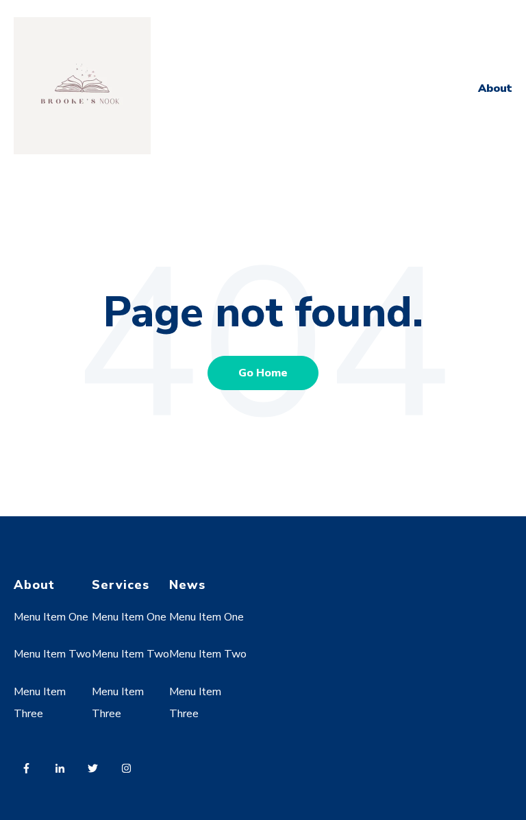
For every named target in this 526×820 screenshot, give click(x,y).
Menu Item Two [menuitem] (52, 654)
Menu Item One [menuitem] (51, 617)
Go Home (263, 373)
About (495, 88)
